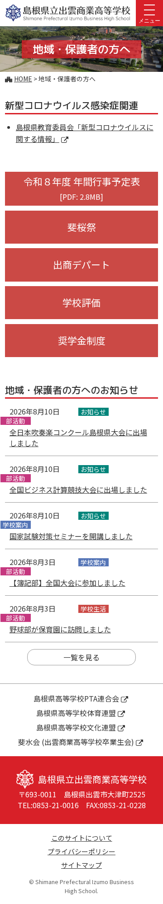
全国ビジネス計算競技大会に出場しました (78, 489)
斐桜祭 (81, 227)
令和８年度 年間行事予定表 (82, 188)
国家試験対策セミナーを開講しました (71, 536)
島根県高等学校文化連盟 (76, 727)
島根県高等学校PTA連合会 (76, 698)
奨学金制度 (81, 340)
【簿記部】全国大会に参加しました (67, 582)
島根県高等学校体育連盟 (76, 712)
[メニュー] (149, 9)
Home (23, 78)
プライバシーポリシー (81, 851)
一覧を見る (81, 657)
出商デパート (81, 264)
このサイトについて (81, 838)
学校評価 (81, 302)
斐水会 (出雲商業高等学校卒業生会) (76, 741)
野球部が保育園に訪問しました (60, 629)
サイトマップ (81, 865)
